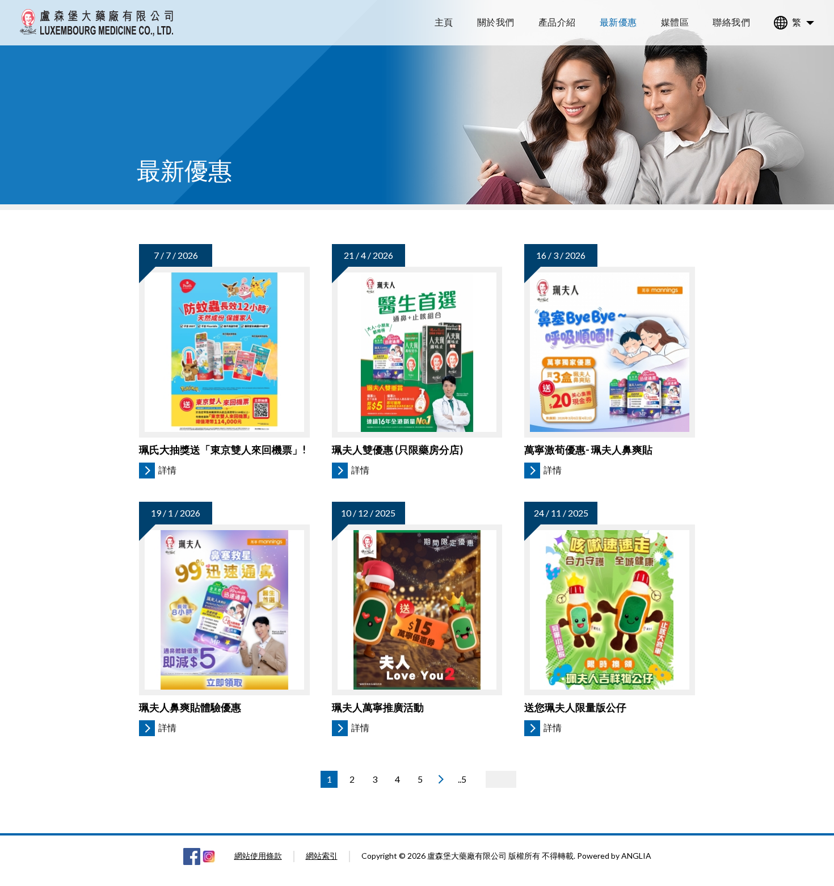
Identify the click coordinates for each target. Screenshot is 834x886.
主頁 (444, 21)
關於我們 (496, 21)
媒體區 (675, 21)
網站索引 (322, 855)
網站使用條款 (258, 855)
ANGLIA (636, 855)
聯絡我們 (731, 21)
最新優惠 (618, 21)
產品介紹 (557, 21)
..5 (462, 779)
